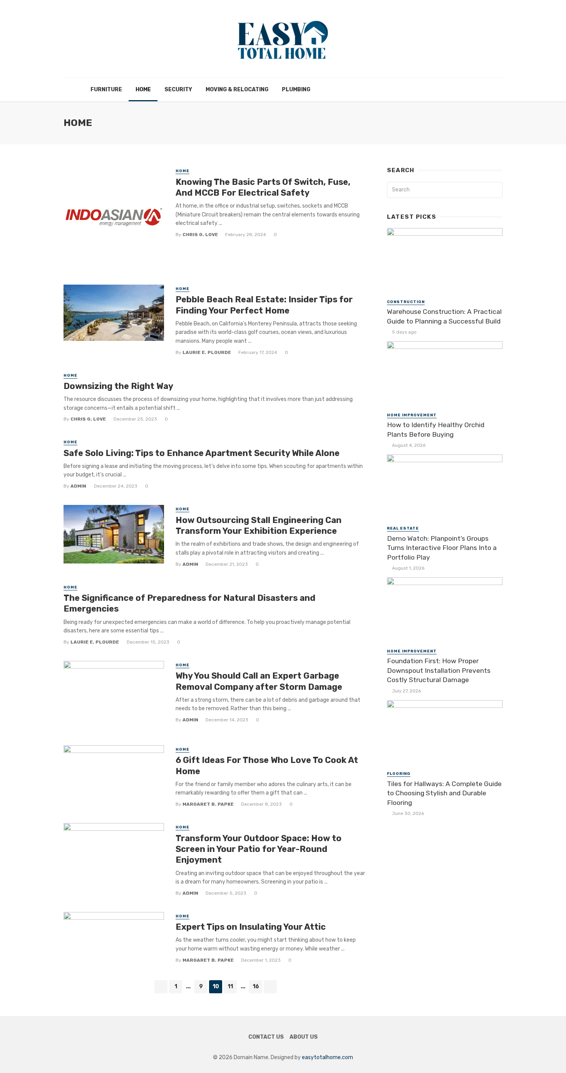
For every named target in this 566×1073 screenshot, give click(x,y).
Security (178, 89)
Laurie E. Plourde (207, 352)
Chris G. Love (200, 234)
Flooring (398, 773)
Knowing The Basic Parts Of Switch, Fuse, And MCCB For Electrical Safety (263, 187)
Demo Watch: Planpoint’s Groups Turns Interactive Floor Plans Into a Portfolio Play (442, 548)
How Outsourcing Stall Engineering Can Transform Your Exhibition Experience (259, 525)
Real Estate (403, 528)
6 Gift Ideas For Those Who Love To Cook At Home (267, 765)
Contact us (266, 1037)
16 (256, 986)
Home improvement (412, 415)
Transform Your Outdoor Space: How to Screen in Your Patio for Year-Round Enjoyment (259, 849)
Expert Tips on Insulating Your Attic (251, 927)
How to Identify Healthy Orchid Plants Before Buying (435, 429)
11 (230, 986)
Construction (406, 302)
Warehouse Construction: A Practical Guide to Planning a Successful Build (444, 316)
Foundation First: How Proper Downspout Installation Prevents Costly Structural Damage (439, 670)
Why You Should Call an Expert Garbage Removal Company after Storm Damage (259, 681)
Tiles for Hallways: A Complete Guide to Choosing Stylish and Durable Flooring (444, 793)
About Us (304, 1037)
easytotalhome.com (327, 1057)
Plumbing (296, 89)
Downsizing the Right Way (118, 386)
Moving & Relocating (237, 89)
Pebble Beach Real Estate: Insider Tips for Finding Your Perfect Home (264, 305)
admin (78, 486)
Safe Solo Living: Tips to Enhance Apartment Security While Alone (202, 453)
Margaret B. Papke (208, 804)
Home (143, 89)
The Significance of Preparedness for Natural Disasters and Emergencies (189, 603)
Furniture (106, 89)
